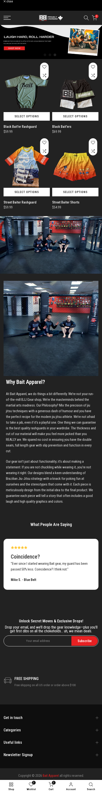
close (9, 1)
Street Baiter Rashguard (20, 202)
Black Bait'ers (61, 127)
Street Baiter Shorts (65, 202)
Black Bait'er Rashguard (20, 127)
